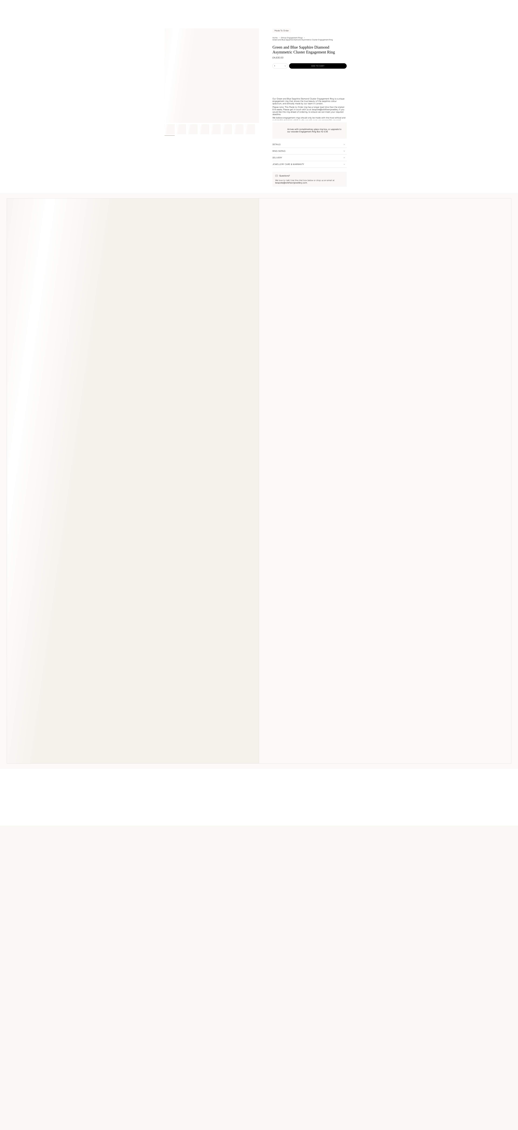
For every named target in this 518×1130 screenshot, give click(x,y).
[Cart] (510, 6)
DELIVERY (277, 157)
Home (275, 38)
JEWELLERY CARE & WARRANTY (288, 164)
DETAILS (276, 144)
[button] (196, 12)
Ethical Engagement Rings (292, 38)
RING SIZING (278, 151)
